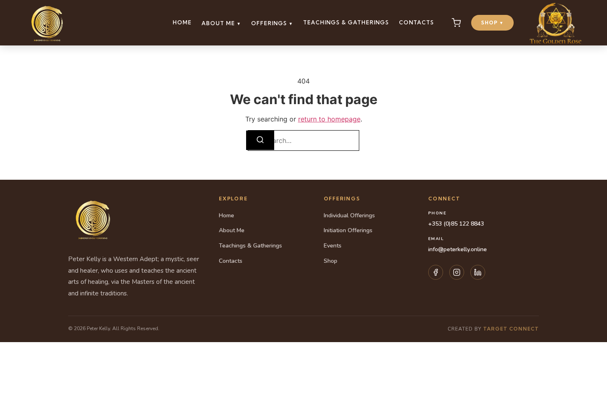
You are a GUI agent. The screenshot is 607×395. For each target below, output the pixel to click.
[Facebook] (435, 272)
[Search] (260, 140)
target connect (511, 329)
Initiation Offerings (348, 230)
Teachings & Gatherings (346, 22)
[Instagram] (456, 272)
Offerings (272, 23)
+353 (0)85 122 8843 (456, 224)
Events (332, 246)
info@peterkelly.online (457, 249)
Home (182, 22)
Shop (492, 22)
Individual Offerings (349, 215)
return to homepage (329, 119)
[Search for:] (303, 140)
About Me (221, 23)
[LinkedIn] (477, 272)
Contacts (416, 22)
